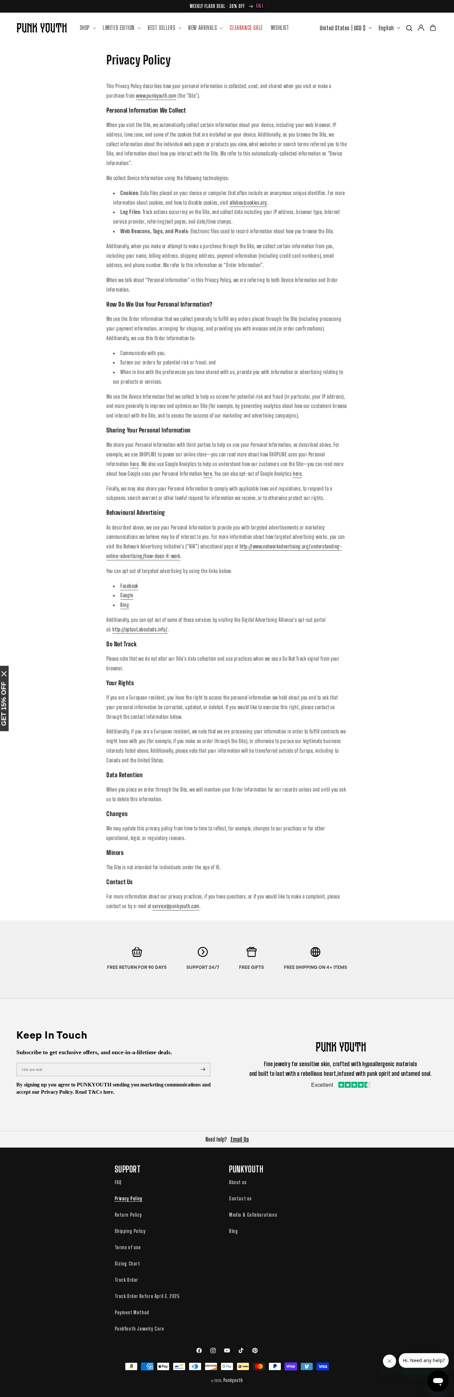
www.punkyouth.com (156, 95)
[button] (87, 28)
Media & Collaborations (253, 1215)
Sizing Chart (127, 1263)
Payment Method (132, 1312)
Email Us (240, 1139)
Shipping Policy (130, 1231)
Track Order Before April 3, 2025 (147, 1296)
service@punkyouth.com (175, 906)
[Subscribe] (203, 1069)
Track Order (127, 1280)
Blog (233, 1231)
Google (126, 595)
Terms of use (128, 1247)
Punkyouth (233, 1380)
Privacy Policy (129, 1198)
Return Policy (128, 1215)
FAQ (118, 1182)
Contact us (240, 1198)
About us (238, 1182)
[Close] (4, 674)
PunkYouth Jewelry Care (139, 1329)
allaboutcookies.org (248, 202)
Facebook (129, 586)
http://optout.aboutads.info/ (140, 629)
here (134, 464)
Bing (124, 605)
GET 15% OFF (3, 704)
